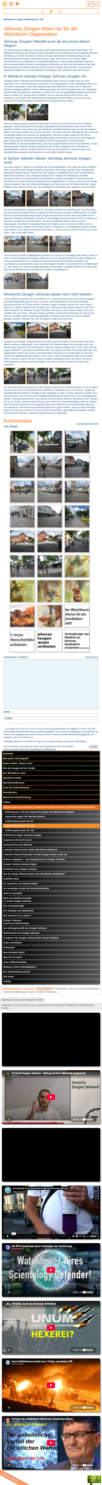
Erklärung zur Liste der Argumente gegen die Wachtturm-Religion (39, 812)
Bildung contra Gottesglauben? (20, 967)
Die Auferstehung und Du (16, 972)
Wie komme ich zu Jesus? (17, 915)
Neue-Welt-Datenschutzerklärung (35, 729)
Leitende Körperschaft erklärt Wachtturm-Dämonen (30, 849)
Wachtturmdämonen (14, 782)
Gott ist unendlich (12, 893)
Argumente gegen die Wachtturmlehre (25, 816)
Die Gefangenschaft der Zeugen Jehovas (25, 928)
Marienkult (9, 947)
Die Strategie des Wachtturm (18, 910)
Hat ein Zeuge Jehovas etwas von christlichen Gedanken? (34, 874)
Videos (6, 802)
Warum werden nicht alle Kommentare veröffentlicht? (30, 749)
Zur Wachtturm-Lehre (14, 773)
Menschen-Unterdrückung (17, 797)
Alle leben (8, 976)
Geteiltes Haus (11, 878)
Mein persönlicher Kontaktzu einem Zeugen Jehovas (17, 899)
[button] (51, 11)
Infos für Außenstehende (16, 787)
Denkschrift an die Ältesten (17, 845)
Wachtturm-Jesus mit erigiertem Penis (22, 999)
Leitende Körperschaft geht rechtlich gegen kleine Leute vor (35, 854)
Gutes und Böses (12, 942)
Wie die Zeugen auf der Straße (19, 768)
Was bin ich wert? (12, 957)
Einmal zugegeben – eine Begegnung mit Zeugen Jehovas (34, 859)
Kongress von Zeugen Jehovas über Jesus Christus (31, 938)
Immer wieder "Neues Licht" (18, 763)
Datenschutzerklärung (15, 992)
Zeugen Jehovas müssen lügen (20, 864)
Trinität (7, 981)
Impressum (51, 992)
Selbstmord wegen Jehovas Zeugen (22, 835)
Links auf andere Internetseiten (83, 988)
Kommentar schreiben (87, 423)
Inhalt (31, 992)
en (96, 4)
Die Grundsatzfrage (13, 906)
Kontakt (40, 992)
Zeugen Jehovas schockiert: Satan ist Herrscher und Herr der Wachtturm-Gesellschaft (49, 807)
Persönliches (10, 792)
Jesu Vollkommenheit (14, 962)
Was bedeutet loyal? (14, 952)
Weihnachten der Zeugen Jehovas (21, 933)
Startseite (8, 753)
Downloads (60, 988)
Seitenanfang (91, 657)
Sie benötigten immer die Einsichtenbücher (26, 888)
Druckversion (44, 988)
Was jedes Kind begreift (15, 758)
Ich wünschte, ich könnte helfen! (20, 883)
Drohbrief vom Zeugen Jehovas (20, 869)
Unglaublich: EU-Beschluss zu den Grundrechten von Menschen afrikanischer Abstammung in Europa (47, 1006)
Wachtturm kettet (12, 778)
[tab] (51, 10)
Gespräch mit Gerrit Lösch (17, 840)
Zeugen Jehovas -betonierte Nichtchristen (16, 922)
